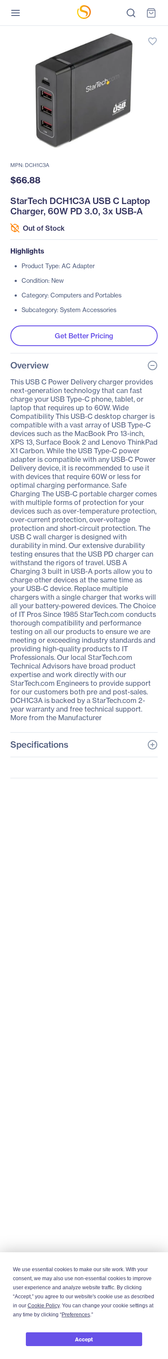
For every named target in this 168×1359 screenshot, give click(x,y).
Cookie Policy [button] (43, 1306)
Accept (84, 1339)
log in (112, 32)
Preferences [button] (76, 1315)
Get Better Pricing (84, 335)
